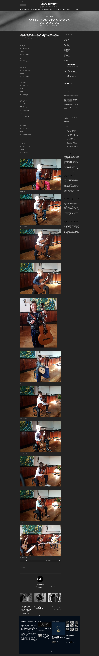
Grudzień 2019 (67, 49)
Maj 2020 (66, 55)
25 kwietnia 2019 (43, 25)
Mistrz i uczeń (75, 135)
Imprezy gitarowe (22, 1)
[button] (39, 615)
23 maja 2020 (44, 610)
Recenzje (74, 142)
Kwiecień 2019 (67, 39)
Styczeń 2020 (66, 50)
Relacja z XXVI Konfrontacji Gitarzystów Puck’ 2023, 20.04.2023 (26, 610)
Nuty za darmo (69, 141)
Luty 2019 (66, 36)
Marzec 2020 (66, 52)
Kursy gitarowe (68, 135)
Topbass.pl (66, 195)
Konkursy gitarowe (40, 604)
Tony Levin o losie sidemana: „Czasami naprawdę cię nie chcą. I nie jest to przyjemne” (71, 221)
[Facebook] (76, 9)
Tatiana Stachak (27, 570)
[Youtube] (71, 642)
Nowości (71, 138)
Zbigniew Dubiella (35, 570)
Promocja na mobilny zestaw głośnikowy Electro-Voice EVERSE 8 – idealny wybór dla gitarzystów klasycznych (71, 100)
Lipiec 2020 (66, 57)
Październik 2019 (67, 46)
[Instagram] (77, 9)
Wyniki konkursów (49, 16)
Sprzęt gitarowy (47, 1)
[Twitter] (69, 642)
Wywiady (76, 146)
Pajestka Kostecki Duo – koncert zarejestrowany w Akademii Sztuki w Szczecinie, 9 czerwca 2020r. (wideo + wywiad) (44, 629)
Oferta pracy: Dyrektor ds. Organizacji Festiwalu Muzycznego (58, 637)
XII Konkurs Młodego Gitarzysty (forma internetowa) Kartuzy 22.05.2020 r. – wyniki (40, 607)
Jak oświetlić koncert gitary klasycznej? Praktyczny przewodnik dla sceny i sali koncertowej (71, 87)
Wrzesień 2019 (67, 45)
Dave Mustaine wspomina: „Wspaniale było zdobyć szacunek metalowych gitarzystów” (71, 175)
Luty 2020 (66, 51)
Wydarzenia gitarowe (26, 606)
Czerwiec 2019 (67, 41)
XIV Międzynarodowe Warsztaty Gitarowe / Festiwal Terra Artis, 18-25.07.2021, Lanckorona (61, 643)
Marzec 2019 (66, 38)
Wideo (76, 143)
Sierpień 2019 (66, 44)
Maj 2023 (66, 60)
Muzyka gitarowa (54, 1)
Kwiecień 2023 (67, 59)
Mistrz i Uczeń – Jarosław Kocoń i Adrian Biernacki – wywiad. (46, 636)
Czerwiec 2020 (67, 56)
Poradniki (75, 141)
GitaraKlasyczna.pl (49, 4)
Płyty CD (69, 142)
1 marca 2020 (58, 609)
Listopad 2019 (67, 48)
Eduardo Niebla (66, 121)
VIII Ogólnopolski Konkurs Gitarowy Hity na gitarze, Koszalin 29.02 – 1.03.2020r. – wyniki (54, 606)
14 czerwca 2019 (46, 638)
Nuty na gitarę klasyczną (39, 1)
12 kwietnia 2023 (55, 638)
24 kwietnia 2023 (26, 613)
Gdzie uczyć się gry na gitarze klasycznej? (71, 104)
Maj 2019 (65, 40)
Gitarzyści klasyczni (30, 1)
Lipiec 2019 (66, 43)
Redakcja (60, 1)
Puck (22, 570)
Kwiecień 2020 (67, 54)
